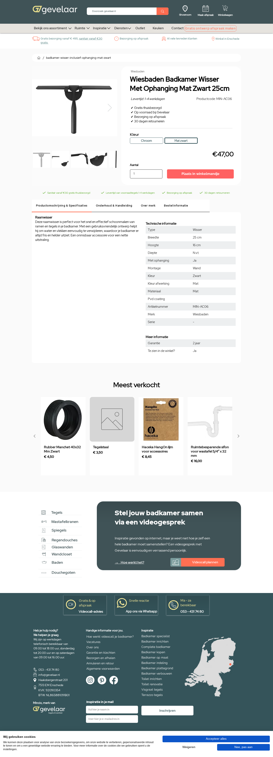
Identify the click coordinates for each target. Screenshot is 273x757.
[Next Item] (109, 108)
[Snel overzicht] (63, 419)
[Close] (230, 664)
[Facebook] (113, 680)
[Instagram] (90, 680)
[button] (225, 8)
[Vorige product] (34, 436)
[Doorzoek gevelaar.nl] (162, 11)
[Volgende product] (238, 436)
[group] (136, 436)
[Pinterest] (102, 680)
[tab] (62, 206)
